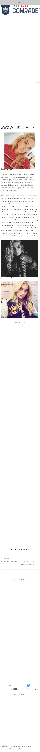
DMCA (11, 749)
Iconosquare (10, 169)
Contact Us (3, 749)
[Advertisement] (9, 47)
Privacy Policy (18, 749)
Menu (20, 2)
